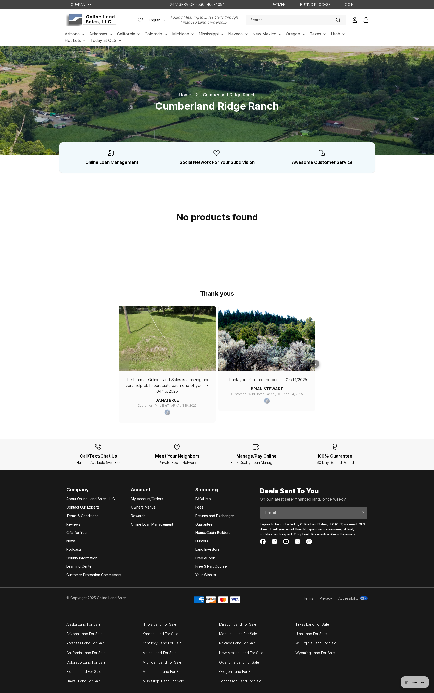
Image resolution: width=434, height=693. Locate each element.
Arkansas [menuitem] (98, 33)
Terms (308, 598)
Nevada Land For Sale (237, 643)
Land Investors (207, 549)
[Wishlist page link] (140, 19)
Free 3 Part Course (211, 566)
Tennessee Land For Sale (240, 681)
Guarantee (204, 524)
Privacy (326, 598)
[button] (315, 364)
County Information (81, 558)
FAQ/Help (203, 499)
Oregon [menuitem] (293, 33)
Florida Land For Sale (83, 671)
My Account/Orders (147, 499)
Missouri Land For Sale (237, 624)
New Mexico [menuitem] (264, 33)
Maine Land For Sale (160, 653)
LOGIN (348, 4)
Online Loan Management (152, 524)
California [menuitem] (126, 33)
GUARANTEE (81, 4)
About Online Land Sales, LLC (90, 499)
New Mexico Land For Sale (241, 653)
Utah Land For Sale (311, 634)
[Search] (338, 19)
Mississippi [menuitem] (209, 33)
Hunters (201, 541)
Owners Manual (143, 507)
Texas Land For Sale (312, 624)
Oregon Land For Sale (237, 671)
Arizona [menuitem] (72, 33)
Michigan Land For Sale (162, 662)
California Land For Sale (86, 653)
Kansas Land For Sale (160, 634)
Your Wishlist (205, 575)
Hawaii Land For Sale (83, 681)
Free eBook (205, 558)
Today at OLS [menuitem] (103, 40)
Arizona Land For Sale (84, 634)
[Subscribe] (361, 513)
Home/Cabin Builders (212, 532)
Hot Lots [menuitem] (73, 40)
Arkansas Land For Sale (85, 643)
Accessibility (349, 598)
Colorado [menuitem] (153, 33)
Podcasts (74, 549)
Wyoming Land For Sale (315, 653)
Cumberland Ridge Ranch (229, 94)
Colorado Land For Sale (86, 662)
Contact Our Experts (83, 507)
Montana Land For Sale (238, 634)
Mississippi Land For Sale (163, 681)
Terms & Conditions (82, 516)
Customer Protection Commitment (93, 575)
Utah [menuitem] (335, 33)
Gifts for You (76, 532)
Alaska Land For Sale (83, 624)
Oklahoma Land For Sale (239, 662)
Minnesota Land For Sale (163, 671)
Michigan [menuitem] (180, 33)
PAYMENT (280, 4)
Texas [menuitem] (315, 33)
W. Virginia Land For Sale (315, 643)
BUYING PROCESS (315, 4)
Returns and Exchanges (215, 516)
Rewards (138, 516)
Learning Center (79, 566)
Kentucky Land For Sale (162, 643)
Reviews (73, 524)
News (71, 541)
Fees (199, 507)
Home (185, 94)
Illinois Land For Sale (159, 624)
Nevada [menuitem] (235, 33)
